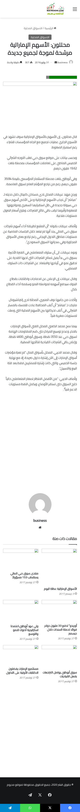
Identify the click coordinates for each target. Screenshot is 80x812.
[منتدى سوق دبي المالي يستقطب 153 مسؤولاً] (20, 559)
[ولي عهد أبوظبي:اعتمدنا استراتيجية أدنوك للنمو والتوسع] (20, 611)
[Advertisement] (40, 447)
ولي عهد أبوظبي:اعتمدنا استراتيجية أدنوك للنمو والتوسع (24, 629)
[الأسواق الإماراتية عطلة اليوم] (59, 567)
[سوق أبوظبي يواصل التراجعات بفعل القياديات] (59, 657)
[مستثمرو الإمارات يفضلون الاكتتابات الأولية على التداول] (20, 655)
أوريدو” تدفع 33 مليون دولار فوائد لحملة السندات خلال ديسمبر (60, 629)
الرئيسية (49, 28)
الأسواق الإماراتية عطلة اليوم (60, 588)
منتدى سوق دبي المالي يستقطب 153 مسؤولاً (24, 575)
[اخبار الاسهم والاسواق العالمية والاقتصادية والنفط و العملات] (53, 9)
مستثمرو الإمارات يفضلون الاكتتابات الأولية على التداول (22, 670)
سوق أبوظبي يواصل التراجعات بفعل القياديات (60, 674)
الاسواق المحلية (33, 28)
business (63, 62)
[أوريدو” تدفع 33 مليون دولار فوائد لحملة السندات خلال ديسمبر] (59, 611)
